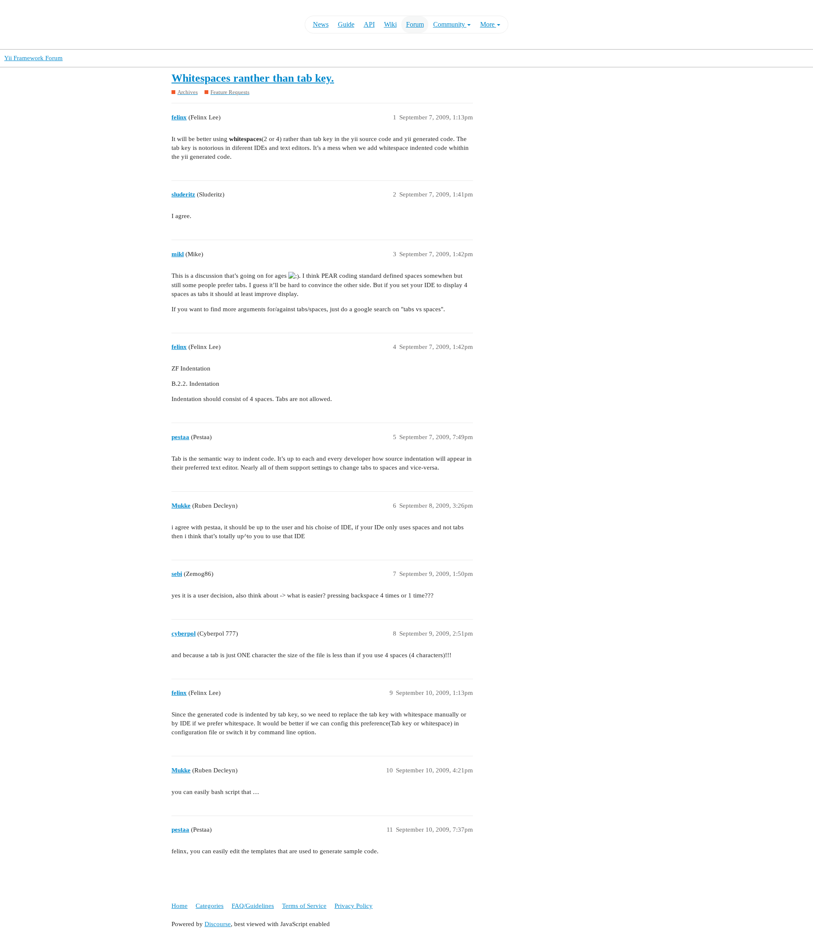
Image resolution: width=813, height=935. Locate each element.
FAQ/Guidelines (253, 905)
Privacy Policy (354, 905)
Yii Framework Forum (33, 58)
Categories (210, 905)
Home (179, 905)
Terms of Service (304, 905)
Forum (415, 24)
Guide (346, 24)
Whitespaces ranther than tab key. (252, 78)
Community (450, 24)
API (369, 24)
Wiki (390, 24)
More (488, 24)
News (321, 24)
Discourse (218, 924)
